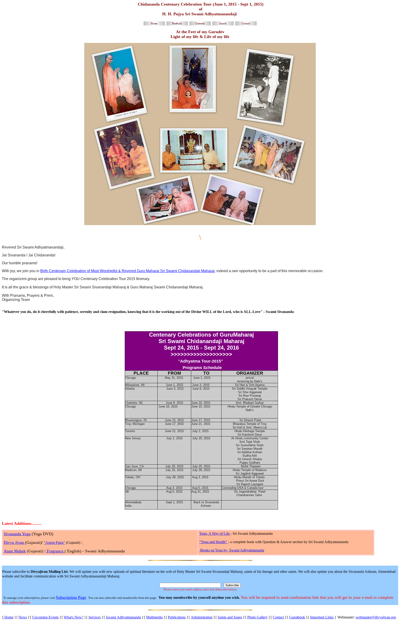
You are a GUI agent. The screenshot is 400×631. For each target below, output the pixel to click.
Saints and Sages (230, 617)
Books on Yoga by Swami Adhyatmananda (232, 550)
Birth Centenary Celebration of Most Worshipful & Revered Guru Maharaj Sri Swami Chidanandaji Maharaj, (128, 271)
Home (8, 617)
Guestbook (297, 617)
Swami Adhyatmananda (123, 617)
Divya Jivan (14, 542)
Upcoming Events (45, 617)
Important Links (322, 617)
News (23, 617)
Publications (177, 617)
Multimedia (154, 617)
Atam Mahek (15, 551)
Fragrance (55, 551)
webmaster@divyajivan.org (376, 617)
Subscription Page (71, 597)
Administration (201, 617)
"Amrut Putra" (54, 543)
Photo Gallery (257, 617)
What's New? (73, 617)
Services (94, 617)
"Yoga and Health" (213, 542)
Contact (278, 617)
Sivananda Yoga (17, 534)
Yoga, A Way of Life (215, 533)
